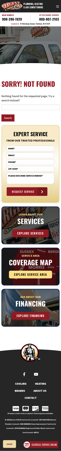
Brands (20, 390)
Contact (31, 397)
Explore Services (30, 233)
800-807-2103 (49, 19)
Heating (40, 383)
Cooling (21, 383)
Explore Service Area (30, 274)
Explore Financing (30, 316)
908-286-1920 (12, 19)
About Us (39, 390)
